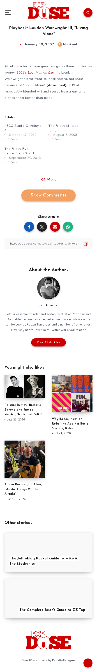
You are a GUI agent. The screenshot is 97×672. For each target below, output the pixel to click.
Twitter (55, 330)
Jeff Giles (46, 305)
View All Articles (48, 342)
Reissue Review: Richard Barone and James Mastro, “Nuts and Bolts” (23, 410)
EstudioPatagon (63, 660)
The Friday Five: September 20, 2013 (21, 151)
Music (51, 179)
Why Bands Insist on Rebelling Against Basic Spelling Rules (70, 424)
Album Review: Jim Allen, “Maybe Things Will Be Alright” (23, 489)
